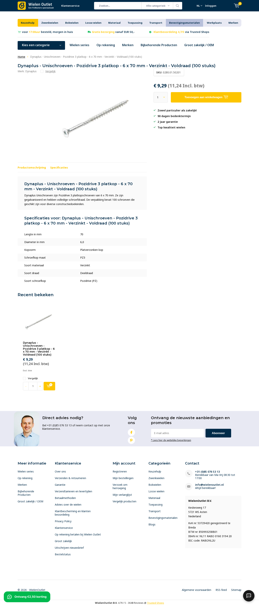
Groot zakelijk (63, 541)
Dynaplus (31, 71)
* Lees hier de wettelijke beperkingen (171, 440)
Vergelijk (33, 378)
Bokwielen (71, 22)
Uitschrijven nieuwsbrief (69, 547)
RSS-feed (221, 590)
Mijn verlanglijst (122, 494)
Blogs (151, 524)
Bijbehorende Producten (159, 45)
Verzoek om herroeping (120, 486)
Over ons (60, 471)
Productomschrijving (32, 167)
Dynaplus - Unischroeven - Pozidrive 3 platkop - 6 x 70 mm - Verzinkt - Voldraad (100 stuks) (39, 348)
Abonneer (218, 433)
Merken (233, 22)
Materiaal (114, 22)
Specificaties (59, 167)
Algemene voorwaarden (196, 590)
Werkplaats (214, 22)
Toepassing (135, 22)
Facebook (131, 432)
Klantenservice (70, 5)
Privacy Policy (63, 521)
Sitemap (236, 590)
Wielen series (79, 45)
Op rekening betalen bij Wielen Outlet (78, 534)
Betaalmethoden (65, 498)
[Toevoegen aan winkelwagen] (49, 386)
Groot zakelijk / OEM (199, 45)
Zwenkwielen (49, 22)
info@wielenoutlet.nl (209, 484)
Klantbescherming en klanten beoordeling (73, 512)
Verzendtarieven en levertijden (73, 491)
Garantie (60, 484)
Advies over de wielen (68, 504)
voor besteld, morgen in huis (47, 32)
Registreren (120, 471)
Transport (155, 22)
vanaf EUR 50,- (113, 32)
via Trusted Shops (181, 32)
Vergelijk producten (124, 501)
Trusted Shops (155, 602)
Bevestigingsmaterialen (184, 22)
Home (21, 56)
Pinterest (131, 440)
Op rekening (106, 45)
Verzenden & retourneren (70, 478)
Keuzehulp (28, 22)
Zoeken (177, 5)
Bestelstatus (63, 554)
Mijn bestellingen (123, 478)
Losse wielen (93, 22)
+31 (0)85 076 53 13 (207, 471)
